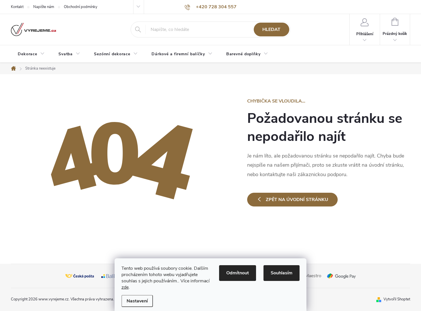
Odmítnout (237, 273)
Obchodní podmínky (80, 6)
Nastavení (137, 301)
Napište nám (43, 6)
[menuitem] (31, 54)
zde (125, 287)
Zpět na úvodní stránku (297, 199)
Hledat (271, 29)
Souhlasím (281, 273)
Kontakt (17, 6)
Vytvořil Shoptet (396, 299)
